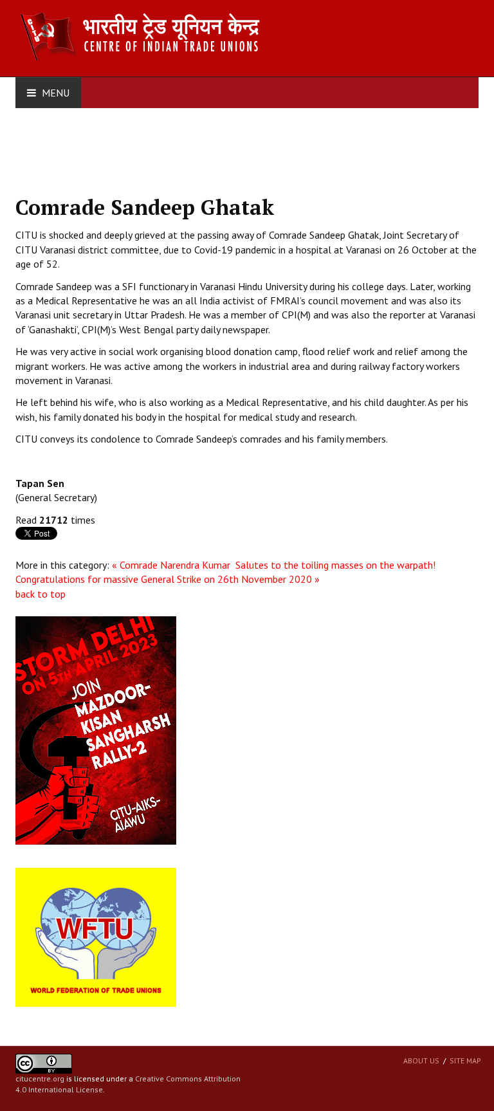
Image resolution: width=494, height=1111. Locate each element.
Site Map (465, 1060)
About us (421, 1060)
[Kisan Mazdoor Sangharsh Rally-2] (95, 729)
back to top (40, 593)
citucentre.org (39, 1078)
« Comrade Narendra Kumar (172, 564)
